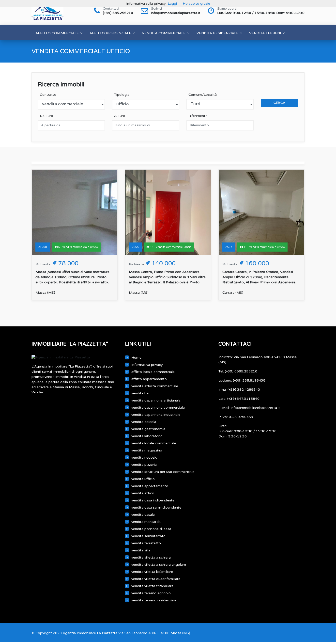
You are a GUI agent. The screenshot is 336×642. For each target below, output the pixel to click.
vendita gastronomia (148, 429)
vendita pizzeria (144, 465)
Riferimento (197, 116)
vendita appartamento (149, 486)
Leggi (172, 3)
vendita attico (142, 493)
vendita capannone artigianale (156, 400)
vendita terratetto (146, 543)
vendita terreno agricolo (151, 593)
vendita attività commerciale (154, 386)
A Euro (118, 116)
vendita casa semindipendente (156, 507)
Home (136, 357)
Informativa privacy (147, 365)
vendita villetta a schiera (151, 557)
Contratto (47, 95)
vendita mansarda (146, 522)
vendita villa (140, 550)
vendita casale (143, 515)
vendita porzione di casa (151, 529)
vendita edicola (143, 422)
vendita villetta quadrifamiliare (155, 579)
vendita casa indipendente (152, 500)
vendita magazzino (146, 450)
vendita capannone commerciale (158, 407)
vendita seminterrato (148, 536)
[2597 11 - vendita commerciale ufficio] (261, 212)
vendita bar (140, 393)
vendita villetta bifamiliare (152, 572)
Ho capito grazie (196, 3)
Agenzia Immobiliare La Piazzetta (90, 633)
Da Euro (45, 116)
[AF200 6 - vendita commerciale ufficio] (74, 212)
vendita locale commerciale (153, 443)
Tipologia (120, 95)
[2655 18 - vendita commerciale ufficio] (168, 212)
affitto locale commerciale (153, 372)
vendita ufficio (143, 479)
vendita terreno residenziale (153, 600)
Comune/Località (201, 95)
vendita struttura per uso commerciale (162, 472)
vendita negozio (144, 457)
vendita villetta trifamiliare (152, 586)
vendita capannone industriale (155, 415)
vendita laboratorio (147, 436)
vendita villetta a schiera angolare (158, 564)
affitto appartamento (149, 379)
